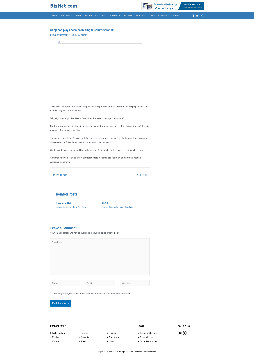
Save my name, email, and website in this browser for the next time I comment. (93, 293)
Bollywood (100, 15)
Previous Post (59, 174)
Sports (139, 15)
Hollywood (115, 15)
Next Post (143, 174)
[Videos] (63, 341)
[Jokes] (91, 341)
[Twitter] (197, 15)
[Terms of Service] (155, 333)
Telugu (88, 15)
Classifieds (163, 15)
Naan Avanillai (63, 203)
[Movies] (63, 337)
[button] (144, 15)
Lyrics (152, 15)
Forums (176, 15)
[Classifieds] (91, 337)
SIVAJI (105, 203)
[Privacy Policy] (155, 337)
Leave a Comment (59, 34)
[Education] (120, 337)
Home (54, 15)
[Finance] (120, 333)
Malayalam (66, 15)
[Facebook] (193, 15)
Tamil (78, 15)
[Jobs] (120, 341)
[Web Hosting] (63, 333)
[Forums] (91, 333)
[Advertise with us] (155, 341)
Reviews (128, 15)
